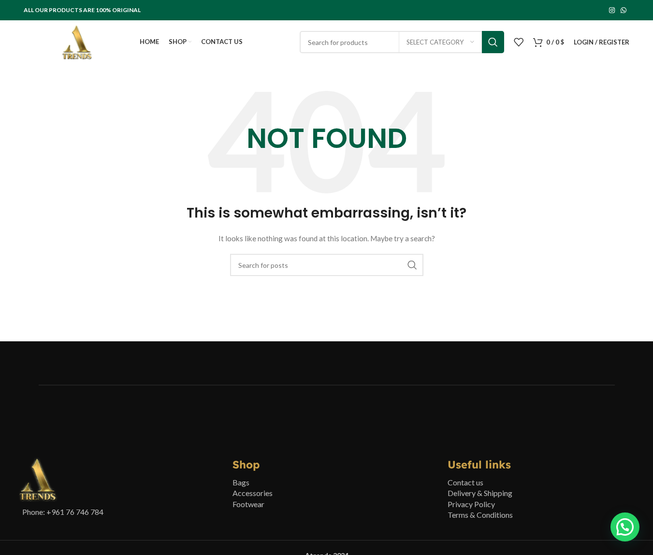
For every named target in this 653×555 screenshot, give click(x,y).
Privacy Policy (471, 504)
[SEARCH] (493, 42)
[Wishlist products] (518, 42)
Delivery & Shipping (480, 492)
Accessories (252, 492)
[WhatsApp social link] (623, 10)
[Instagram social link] (612, 10)
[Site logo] (77, 41)
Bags (240, 482)
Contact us (465, 482)
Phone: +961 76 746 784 (62, 511)
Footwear (248, 504)
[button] (624, 526)
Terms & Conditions (480, 514)
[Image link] (37, 479)
